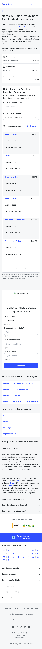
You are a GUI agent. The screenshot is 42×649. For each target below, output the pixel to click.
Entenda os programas (10, 592)
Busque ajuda (7, 598)
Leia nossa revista (8, 586)
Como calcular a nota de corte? (13, 499)
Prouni (13, 483)
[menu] (37, 4)
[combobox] (21, 106)
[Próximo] (31, 268)
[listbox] (21, 392)
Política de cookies (16, 614)
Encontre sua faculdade (11, 580)
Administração (11, 134)
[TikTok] (21, 627)
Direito (7, 156)
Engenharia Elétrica (13, 241)
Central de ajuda (23, 539)
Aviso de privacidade (30, 608)
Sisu (17, 481)
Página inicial (8, 11)
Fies (10, 485)
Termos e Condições (11, 608)
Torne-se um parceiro (21, 620)
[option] (21, 383)
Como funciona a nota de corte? (14, 511)
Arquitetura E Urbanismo (15, 220)
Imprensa (29, 614)
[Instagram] (17, 627)
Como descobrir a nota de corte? (14, 505)
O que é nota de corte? (10, 448)
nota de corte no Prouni (19, 27)
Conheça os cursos (9, 574)
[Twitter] (25, 627)
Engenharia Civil (11, 177)
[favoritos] (32, 4)
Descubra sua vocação (10, 568)
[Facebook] (12, 627)
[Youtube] (29, 627)
